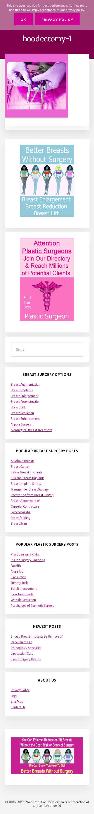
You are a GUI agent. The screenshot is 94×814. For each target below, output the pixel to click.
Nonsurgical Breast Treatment (31, 430)
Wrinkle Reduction (23, 600)
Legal (14, 696)
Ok (23, 19)
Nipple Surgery (21, 424)
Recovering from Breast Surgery (32, 495)
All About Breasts (22, 461)
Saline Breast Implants (26, 472)
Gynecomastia (21, 512)
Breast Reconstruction (25, 401)
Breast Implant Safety (26, 483)
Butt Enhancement (24, 588)
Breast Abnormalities (25, 501)
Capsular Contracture (25, 506)
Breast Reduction (22, 413)
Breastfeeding (20, 518)
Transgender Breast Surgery (30, 489)
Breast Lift (18, 407)
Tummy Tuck (19, 583)
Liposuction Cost (22, 653)
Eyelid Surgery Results (26, 659)
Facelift (16, 566)
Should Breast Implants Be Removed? (37, 636)
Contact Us (18, 707)
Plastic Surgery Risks (25, 554)
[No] (88, 15)
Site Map (17, 701)
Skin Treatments (22, 594)
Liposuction (18, 577)
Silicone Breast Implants (27, 478)
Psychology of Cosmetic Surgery (32, 605)
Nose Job (17, 571)
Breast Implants (22, 390)
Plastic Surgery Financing (28, 560)
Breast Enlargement (24, 396)
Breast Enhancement (25, 418)
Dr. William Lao (21, 642)
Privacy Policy (20, 690)
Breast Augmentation (25, 384)
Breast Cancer (20, 466)
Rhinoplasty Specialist (26, 648)
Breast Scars (19, 523)
